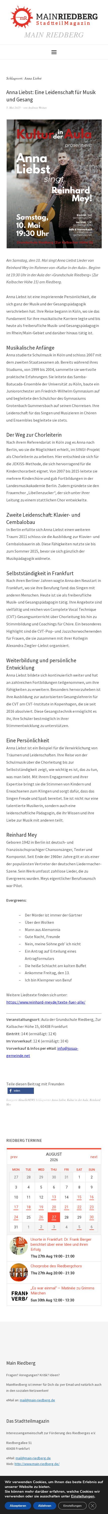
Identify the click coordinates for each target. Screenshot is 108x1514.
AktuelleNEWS (26, 1100)
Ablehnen (44, 1506)
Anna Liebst (59, 1100)
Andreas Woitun (37, 107)
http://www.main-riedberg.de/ (37, 1464)
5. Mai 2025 (13, 107)
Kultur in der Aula (77, 1100)
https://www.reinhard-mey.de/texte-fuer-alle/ (45, 1002)
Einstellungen (82, 1496)
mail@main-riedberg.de (37, 1400)
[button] (21, 1091)
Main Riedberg (54, 34)
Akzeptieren (18, 1506)
